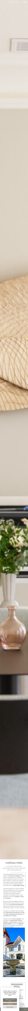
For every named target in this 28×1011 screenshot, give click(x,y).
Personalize (10, 1007)
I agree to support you (10, 1000)
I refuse (10, 1004)
